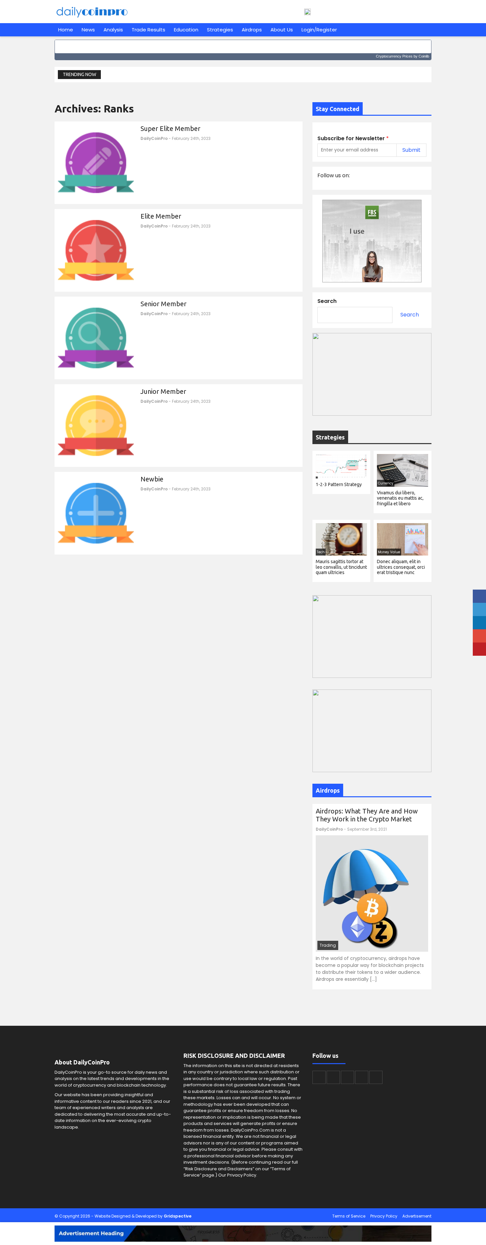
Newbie (152, 479)
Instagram (361, 1077)
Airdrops (252, 29)
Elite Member (161, 216)
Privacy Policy (383, 1216)
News (88, 29)
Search (327, 301)
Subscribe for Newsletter (353, 138)
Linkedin (347, 1077)
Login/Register (319, 29)
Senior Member (163, 304)
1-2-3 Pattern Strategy (339, 484)
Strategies (220, 29)
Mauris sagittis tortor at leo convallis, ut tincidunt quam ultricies (341, 567)
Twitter (333, 1077)
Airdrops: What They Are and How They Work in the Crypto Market (367, 815)
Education (186, 29)
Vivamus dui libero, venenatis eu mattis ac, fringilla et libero (400, 498)
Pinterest (376, 1077)
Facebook (319, 1077)
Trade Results (148, 29)
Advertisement (416, 1216)
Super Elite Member (170, 128)
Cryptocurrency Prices (394, 56)
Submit (411, 150)
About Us (281, 29)
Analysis (113, 29)
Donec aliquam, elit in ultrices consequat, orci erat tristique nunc (401, 567)
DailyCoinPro (154, 138)
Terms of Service (348, 1216)
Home (65, 29)
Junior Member (163, 391)
